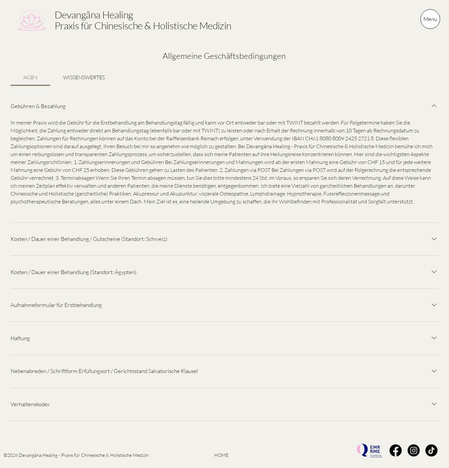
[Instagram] (414, 450)
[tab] (30, 77)
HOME (221, 455)
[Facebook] (396, 450)
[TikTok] (431, 450)
